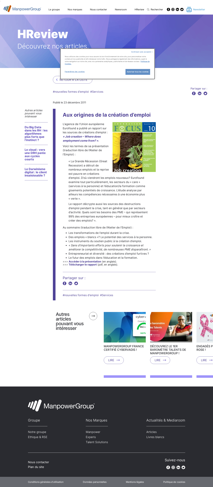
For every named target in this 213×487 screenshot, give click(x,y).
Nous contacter (98, 9)
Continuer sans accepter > (142, 52)
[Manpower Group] (29, 9)
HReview (139, 9)
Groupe (34, 420)
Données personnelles (94, 481)
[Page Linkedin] (177, 9)
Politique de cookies (174, 481)
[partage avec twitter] (205, 93)
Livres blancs (155, 437)
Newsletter (199, 9)
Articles (151, 432)
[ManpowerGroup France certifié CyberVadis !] (125, 328)
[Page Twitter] (182, 9)
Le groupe (54, 9)
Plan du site (36, 467)
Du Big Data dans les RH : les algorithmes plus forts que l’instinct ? (36, 133)
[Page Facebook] (168, 9)
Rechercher (157, 9)
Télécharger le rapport (83, 264)
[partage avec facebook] (194, 93)
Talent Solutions (97, 442)
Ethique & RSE (37, 437)
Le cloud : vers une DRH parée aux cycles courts (35, 154)
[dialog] (107, 64)
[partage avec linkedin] (199, 93)
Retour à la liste (73, 79)
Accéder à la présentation (85, 261)
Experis (91, 437)
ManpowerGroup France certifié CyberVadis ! (124, 348)
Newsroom (121, 9)
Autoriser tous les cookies (138, 72)
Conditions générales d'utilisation (45, 481)
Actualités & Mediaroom (165, 420)
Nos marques (75, 9)
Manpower (93, 432)
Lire (111, 360)
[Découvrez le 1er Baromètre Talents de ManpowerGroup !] (171, 328)
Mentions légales (135, 481)
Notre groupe (37, 432)
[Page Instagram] (173, 9)
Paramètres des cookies (75, 72)
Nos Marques (96, 420)
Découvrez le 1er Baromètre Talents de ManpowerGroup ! (168, 350)
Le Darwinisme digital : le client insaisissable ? (36, 172)
